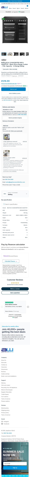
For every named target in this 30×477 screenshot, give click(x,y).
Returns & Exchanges (6, 389)
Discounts (3, 362)
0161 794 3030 (7, 100)
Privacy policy (5, 412)
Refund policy (5, 408)
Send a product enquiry (15, 117)
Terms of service (5, 399)
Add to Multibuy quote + (15, 93)
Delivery (3, 383)
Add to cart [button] (13, 89)
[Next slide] (27, 54)
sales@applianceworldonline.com (15, 182)
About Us (3, 360)
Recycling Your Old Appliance (9, 387)
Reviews (3, 371)
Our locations (4, 396)
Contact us (4, 364)
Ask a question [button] (15, 293)
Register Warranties (6, 392)
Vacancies (4, 367)
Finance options (5, 401)
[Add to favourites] (27, 89)
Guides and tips (5, 374)
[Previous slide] (3, 54)
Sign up (15, 467)
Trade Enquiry (5, 394)
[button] (10, 54)
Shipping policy (5, 410)
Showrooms (4, 369)
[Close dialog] (26, 444)
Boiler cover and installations (8, 376)
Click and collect (5, 385)
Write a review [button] (15, 289)
